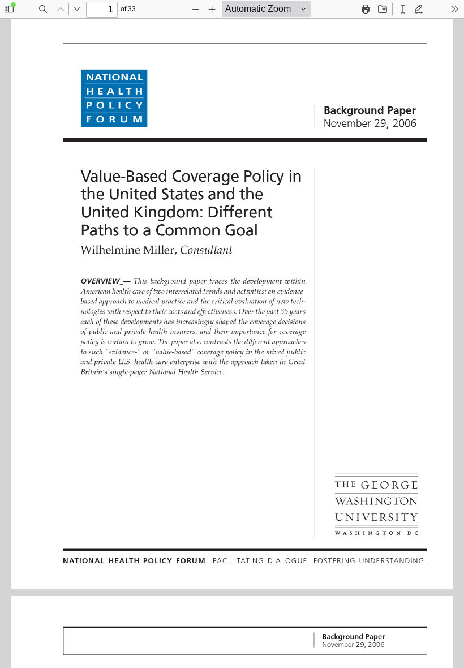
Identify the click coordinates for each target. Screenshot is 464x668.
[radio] (403, 9)
